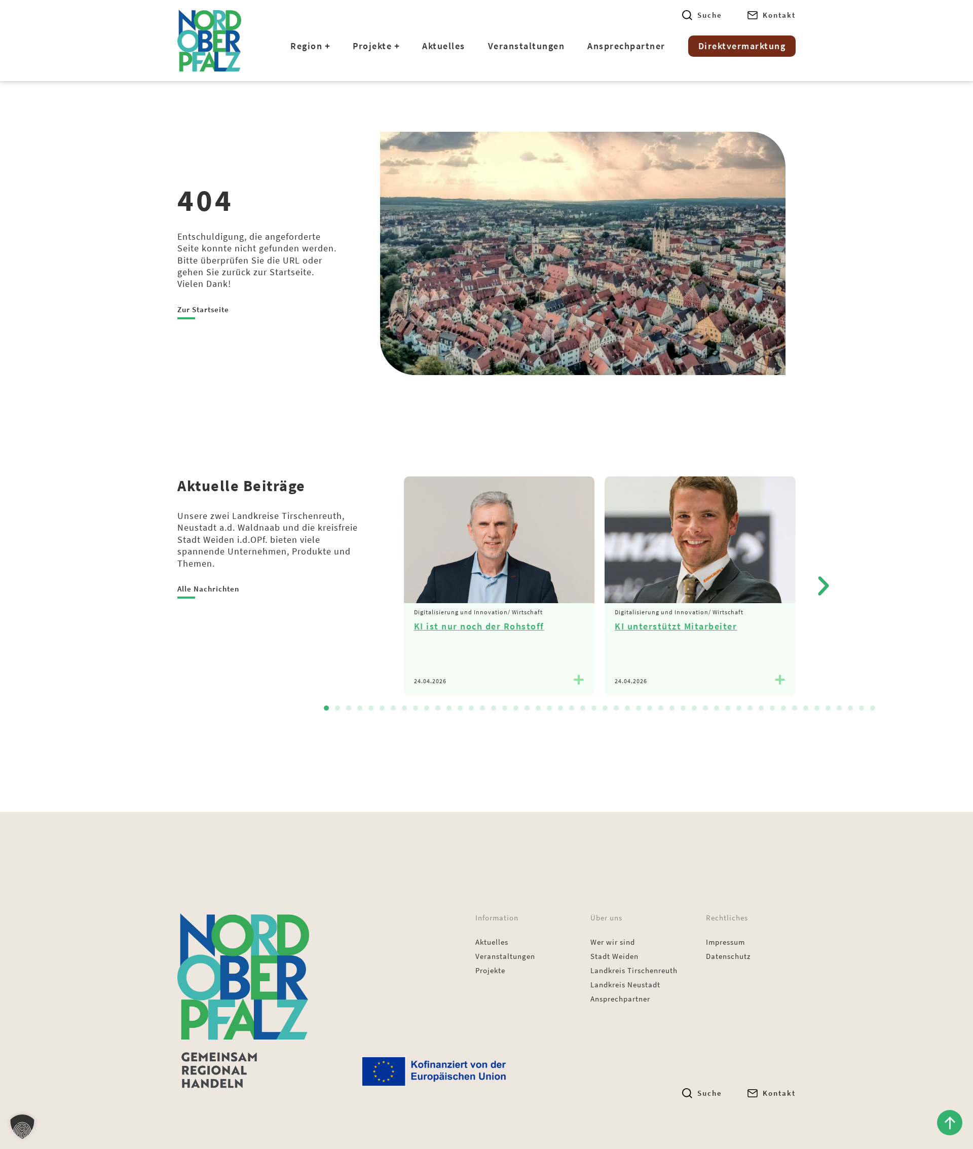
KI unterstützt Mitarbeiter (676, 626)
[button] (823, 586)
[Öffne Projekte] (396, 46)
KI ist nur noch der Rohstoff (479, 626)
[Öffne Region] (327, 46)
